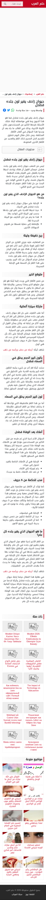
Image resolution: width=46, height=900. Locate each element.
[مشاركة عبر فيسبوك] (4, 110)
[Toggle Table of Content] (38, 150)
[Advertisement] (23, 49)
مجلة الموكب (17, 894)
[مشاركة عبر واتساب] (12, 110)
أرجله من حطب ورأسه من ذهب (18, 350)
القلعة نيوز (30, 894)
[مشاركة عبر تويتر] (8, 110)
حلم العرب (37, 4)
